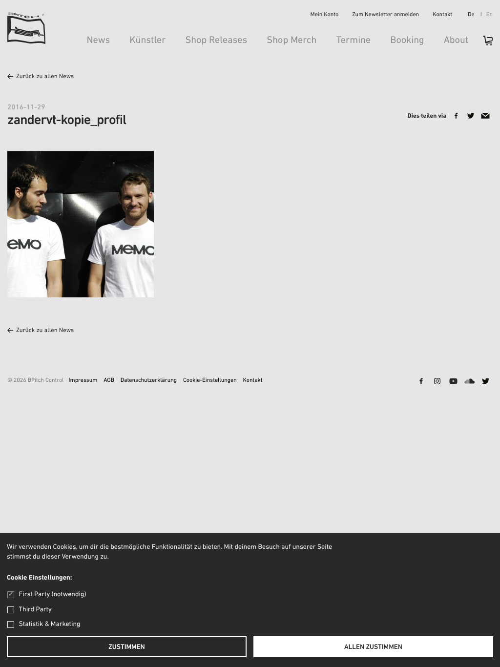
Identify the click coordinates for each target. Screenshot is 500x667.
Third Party (35, 609)
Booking (407, 40)
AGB (109, 380)
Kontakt (442, 15)
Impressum (82, 380)
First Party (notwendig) (52, 594)
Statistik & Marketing (50, 624)
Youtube (453, 382)
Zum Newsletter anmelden (385, 15)
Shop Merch (291, 40)
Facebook (421, 382)
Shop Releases (216, 40)
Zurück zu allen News (45, 77)
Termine (353, 40)
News (98, 40)
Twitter (485, 382)
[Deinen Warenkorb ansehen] (483, 44)
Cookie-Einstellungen (210, 380)
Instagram (437, 382)
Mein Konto (325, 15)
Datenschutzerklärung (149, 380)
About (456, 40)
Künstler (147, 40)
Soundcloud (469, 382)
